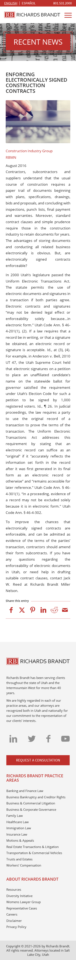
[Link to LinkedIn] (13, 738)
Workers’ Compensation (23, 865)
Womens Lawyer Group (23, 902)
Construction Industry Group (29, 150)
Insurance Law (16, 834)
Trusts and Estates (19, 859)
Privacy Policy (16, 927)
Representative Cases (21, 908)
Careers (11, 914)
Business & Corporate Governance (31, 809)
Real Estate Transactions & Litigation (32, 847)
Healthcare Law (17, 822)
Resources (13, 889)
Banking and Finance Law (24, 791)
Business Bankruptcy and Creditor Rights (35, 797)
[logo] (32, 14)
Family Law (14, 815)
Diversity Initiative (19, 896)
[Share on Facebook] (11, 610)
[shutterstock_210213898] (38, 121)
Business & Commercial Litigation (30, 803)
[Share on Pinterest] (32, 610)
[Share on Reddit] (54, 610)
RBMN (11, 157)
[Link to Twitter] (32, 738)
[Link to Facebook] (48, 738)
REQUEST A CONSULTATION (38, 760)
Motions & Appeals (20, 840)
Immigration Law (18, 828)
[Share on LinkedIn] (43, 610)
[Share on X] (21, 610)
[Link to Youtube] (65, 738)
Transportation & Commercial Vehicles (34, 853)
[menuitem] (62, 3)
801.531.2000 (62, 3)
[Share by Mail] (65, 610)
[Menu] (66, 14)
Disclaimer (14, 921)
